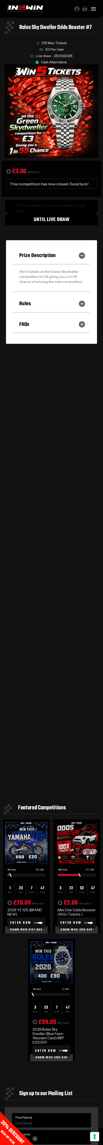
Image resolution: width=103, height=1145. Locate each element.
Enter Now (20, 922)
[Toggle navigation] (93, 9)
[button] (17, 1128)
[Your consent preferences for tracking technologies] (94, 1136)
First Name (24, 1117)
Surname (23, 1134)
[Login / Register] (77, 9)
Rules (25, 304)
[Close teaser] (35, 1138)
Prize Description (37, 255)
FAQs (24, 324)
